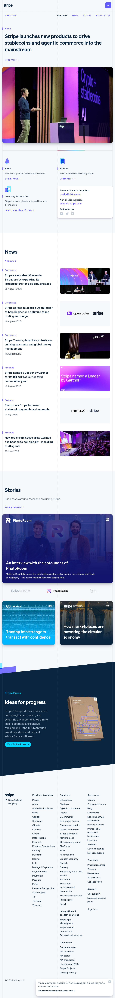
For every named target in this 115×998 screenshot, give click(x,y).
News (75, 15)
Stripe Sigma (39, 892)
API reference (67, 951)
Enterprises (66, 799)
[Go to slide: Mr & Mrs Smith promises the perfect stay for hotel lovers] (94, 591)
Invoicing (36, 854)
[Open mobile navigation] (108, 5)
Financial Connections (43, 846)
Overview (62, 15)
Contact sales (94, 881)
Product (9, 367)
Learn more (66, 178)
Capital (36, 816)
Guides (91, 799)
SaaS (62, 850)
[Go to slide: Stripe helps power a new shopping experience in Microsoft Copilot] (44, 150)
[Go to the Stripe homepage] (8, 795)
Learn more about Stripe (18, 210)
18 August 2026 (13, 386)
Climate (36, 825)
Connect (36, 829)
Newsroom (11, 15)
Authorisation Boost (42, 808)
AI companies (67, 854)
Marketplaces (67, 837)
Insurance (65, 879)
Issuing (36, 858)
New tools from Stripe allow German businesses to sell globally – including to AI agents (29, 442)
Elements (37, 841)
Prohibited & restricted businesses (93, 832)
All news (9, 260)
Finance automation (70, 825)
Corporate (10, 270)
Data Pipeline (39, 837)
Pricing (35, 799)
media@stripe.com (70, 194)
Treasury (37, 905)
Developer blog (68, 972)
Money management (70, 841)
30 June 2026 (12, 451)
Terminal (36, 900)
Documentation (68, 947)
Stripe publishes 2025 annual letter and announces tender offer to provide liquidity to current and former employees (53, 42)
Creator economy (69, 858)
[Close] (109, 982)
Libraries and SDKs (69, 964)
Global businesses (69, 829)
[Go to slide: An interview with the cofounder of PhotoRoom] (57, 591)
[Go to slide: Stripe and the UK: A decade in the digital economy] (20, 591)
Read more (11, 59)
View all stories (13, 506)
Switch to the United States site (55, 990)
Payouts (36, 879)
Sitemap (91, 844)
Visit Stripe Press (17, 744)
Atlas (35, 804)
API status (65, 955)
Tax (34, 896)
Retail (63, 903)
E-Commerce (67, 816)
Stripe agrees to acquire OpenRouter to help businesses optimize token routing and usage (29, 312)
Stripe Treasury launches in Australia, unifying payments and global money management (28, 344)
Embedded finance (70, 820)
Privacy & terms (95, 824)
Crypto (36, 833)
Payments (37, 875)
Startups (64, 804)
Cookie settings (95, 848)
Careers (91, 869)
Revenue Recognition (43, 888)
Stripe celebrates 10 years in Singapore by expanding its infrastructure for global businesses (28, 279)
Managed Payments (42, 867)
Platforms (65, 846)
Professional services (71, 895)
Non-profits (66, 891)
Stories (87, 15)
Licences (92, 840)
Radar (35, 884)
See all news (11, 178)
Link (34, 863)
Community (93, 812)
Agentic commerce (70, 808)
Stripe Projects (67, 968)
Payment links (39, 871)
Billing (35, 812)
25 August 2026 (13, 288)
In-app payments (69, 833)
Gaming (64, 867)
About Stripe (103, 15)
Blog (89, 808)
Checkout (37, 820)
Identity (36, 850)
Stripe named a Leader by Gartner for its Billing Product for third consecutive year (26, 377)
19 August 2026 (13, 321)
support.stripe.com (71, 203)
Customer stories (96, 804)
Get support (93, 893)
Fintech (64, 863)
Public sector (67, 899)
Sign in (91, 909)
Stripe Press (93, 877)
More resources (95, 852)
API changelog (67, 959)
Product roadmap (96, 864)
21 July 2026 (11, 414)
